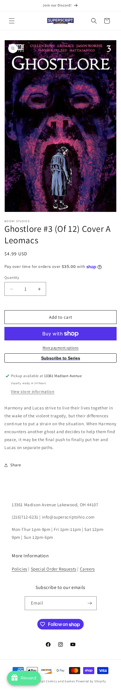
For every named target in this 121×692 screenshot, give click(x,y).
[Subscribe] (89, 603)
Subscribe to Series (60, 358)
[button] (11, 20)
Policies (19, 569)
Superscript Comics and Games (51, 681)
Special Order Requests (53, 569)
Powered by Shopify (91, 681)
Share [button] (15, 464)
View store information (32, 391)
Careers (87, 569)
